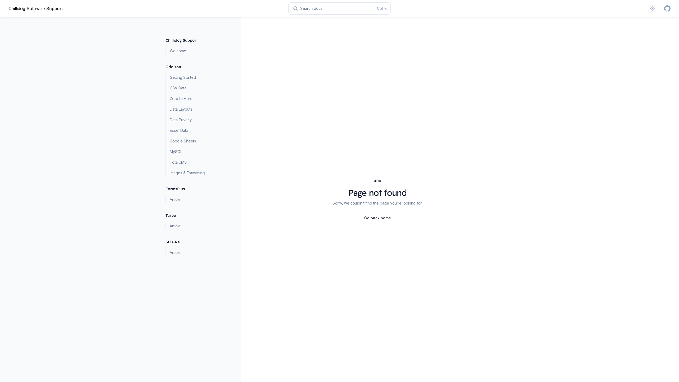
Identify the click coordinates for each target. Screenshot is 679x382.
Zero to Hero (181, 98)
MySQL (176, 151)
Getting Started (183, 77)
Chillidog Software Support (35, 8)
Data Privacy (181, 120)
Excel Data (179, 130)
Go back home (377, 218)
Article (175, 199)
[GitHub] (667, 8)
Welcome (178, 51)
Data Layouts (181, 109)
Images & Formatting (187, 173)
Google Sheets (183, 141)
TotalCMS (178, 162)
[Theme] (652, 8)
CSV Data (178, 88)
